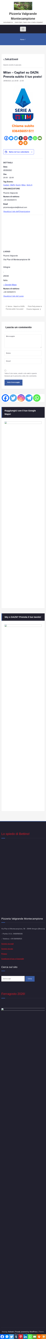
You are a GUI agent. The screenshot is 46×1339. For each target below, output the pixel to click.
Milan (23, 185)
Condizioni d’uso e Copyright (12, 959)
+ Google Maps (10, 284)
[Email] (40, 138)
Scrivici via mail (7, 944)
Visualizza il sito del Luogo (13, 296)
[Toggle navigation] (23, 29)
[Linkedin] (30, 138)
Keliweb (11, 1332)
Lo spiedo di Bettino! (15, 834)
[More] (25, 143)
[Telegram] (29, 398)
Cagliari (6, 185)
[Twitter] (16, 138)
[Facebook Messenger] (11, 138)
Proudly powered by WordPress (26, 1332)
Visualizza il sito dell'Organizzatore (16, 211)
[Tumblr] (21, 138)
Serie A (29, 185)
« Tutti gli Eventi (10, 59)
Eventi (18, 185)
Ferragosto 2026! (13, 994)
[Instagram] (21, 398)
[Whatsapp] (35, 138)
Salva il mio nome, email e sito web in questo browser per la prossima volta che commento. (21, 374)
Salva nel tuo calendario (19, 152)
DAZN (12, 185)
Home (22, 39)
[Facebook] (6, 138)
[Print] (21, 143)
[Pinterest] (25, 138)
